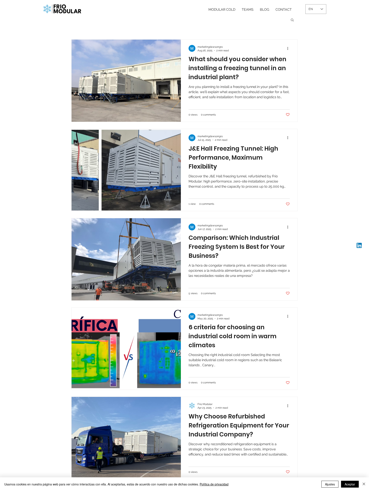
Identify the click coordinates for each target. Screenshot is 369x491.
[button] (292, 20)
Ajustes (330, 484)
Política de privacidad (214, 484)
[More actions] (289, 48)
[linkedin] (359, 245)
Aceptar (350, 484)
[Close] (363, 484)
